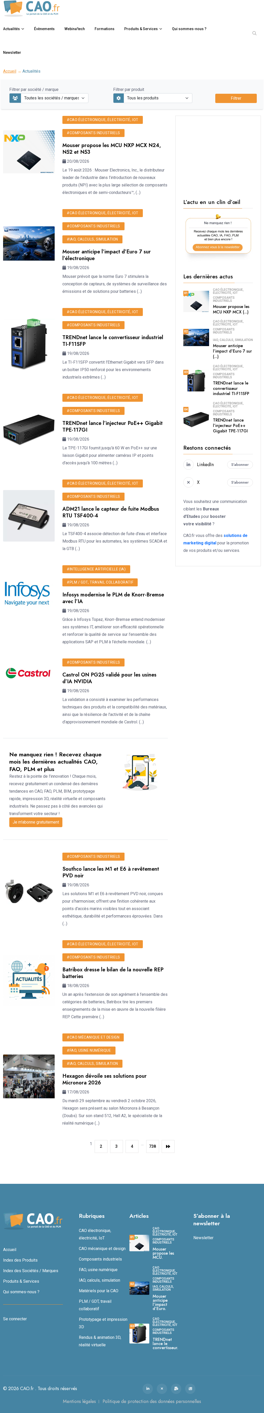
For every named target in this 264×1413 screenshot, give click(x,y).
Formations (104, 29)
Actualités (11, 29)
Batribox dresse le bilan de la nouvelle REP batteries (112, 973)
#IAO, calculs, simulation (92, 239)
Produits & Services (141, 29)
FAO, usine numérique (98, 1269)
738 (152, 1146)
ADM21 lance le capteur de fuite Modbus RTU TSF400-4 (110, 512)
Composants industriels (224, 299)
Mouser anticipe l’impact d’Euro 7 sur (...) (232, 351)
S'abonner (240, 464)
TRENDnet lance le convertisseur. (165, 1344)
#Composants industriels (93, 133)
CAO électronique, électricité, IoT (228, 291)
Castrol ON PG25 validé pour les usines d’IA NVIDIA (109, 678)
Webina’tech (74, 29)
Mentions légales (79, 1401)
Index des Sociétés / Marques (30, 1270)
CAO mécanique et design (102, 1248)
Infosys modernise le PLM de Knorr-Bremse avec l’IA (113, 598)
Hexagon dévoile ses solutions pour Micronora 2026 (104, 1079)
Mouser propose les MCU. (163, 1253)
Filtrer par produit (128, 89)
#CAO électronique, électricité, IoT (102, 120)
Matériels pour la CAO (98, 1290)
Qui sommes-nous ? (189, 29)
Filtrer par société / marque (34, 89)
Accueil (9, 71)
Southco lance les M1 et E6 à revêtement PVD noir (110, 872)
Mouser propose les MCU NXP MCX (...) (231, 309)
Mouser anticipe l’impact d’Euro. (160, 1302)
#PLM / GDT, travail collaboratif (100, 582)
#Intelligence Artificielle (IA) (96, 569)
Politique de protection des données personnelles (152, 1401)
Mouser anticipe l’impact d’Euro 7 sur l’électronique (106, 255)
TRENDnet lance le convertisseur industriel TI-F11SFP (112, 341)
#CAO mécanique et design (93, 1037)
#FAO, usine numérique (89, 1050)
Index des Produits (20, 1260)
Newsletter (12, 52)
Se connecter (15, 1319)
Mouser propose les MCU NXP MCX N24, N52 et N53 (111, 149)
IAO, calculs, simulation (233, 339)
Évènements (44, 29)
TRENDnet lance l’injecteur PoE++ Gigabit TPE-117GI (112, 426)
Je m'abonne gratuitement (36, 822)
